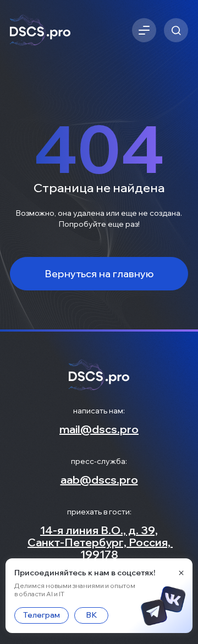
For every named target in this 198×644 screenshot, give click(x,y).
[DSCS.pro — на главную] (40, 30)
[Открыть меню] (144, 30)
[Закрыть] (181, 573)
